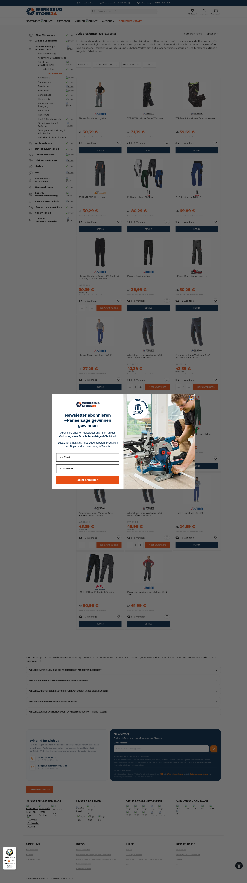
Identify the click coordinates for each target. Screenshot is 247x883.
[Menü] (14, 849)
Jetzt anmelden (87, 479)
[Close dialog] (191, 397)
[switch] (9, 866)
